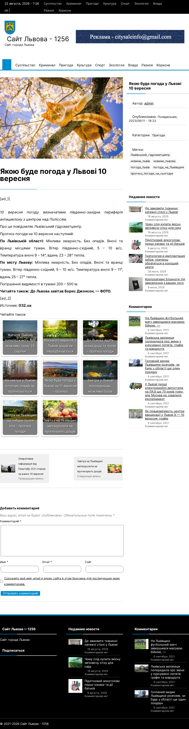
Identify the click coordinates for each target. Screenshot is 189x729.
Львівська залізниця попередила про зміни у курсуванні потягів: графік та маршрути (164, 343)
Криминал (73, 3)
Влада (157, 3)
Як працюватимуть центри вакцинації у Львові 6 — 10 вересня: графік (164, 414)
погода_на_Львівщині (168, 167)
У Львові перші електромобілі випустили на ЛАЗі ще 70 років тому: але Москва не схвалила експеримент (164, 391)
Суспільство (53, 3)
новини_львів (140, 161)
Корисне (65, 10)
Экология (141, 3)
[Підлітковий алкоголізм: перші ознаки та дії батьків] (136, 245)
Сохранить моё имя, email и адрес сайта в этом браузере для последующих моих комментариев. (62, 581)
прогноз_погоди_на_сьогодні (152, 173)
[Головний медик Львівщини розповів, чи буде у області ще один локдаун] (136, 363)
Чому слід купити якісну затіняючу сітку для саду (163, 226)
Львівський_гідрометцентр (150, 155)
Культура (109, 3)
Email (47, 562)
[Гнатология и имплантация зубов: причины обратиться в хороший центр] (136, 258)
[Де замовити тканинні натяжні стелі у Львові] (136, 209)
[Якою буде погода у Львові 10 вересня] (61, 118)
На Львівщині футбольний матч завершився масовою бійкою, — (165, 321)
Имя (4, 562)
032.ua (25, 305)
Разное (49, 10)
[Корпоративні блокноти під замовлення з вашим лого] (136, 284)
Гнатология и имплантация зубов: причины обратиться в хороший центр (165, 261)
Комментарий (10, 521)
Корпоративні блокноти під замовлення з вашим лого (165, 281)
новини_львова (164, 161)
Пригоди (92, 3)
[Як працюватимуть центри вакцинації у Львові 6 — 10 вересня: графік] (136, 413)
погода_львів (140, 167)
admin (149, 103)
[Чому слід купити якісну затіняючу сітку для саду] (136, 227)
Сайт (88, 562)
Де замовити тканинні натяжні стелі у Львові (161, 210)
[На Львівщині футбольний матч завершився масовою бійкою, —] (136, 321)
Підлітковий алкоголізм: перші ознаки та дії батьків (165, 241)
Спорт (125, 3)
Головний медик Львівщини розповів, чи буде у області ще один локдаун (162, 366)
